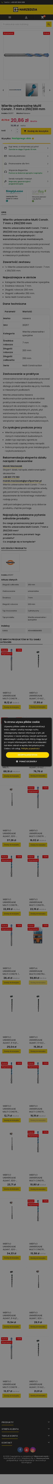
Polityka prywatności (30, 748)
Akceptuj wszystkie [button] (27, 755)
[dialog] (26, 742)
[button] (26, 761)
